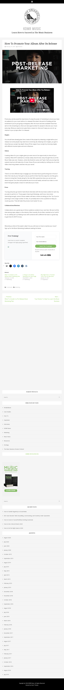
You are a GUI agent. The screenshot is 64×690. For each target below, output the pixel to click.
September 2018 (8, 604)
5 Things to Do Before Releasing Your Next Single (29, 275)
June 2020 (6, 546)
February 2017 (8, 653)
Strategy (6, 445)
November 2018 (8, 595)
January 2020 (7, 550)
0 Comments (9, 287)
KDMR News (7, 428)
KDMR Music (32, 28)
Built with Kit (46, 255)
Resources (7, 441)
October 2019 (8, 554)
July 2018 (6, 612)
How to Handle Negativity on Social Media (15, 511)
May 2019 (6, 571)
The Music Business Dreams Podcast (14, 449)
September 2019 (8, 558)
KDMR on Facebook (32, 454)
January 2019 (7, 587)
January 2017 (7, 658)
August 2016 (7, 670)
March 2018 (7, 620)
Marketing (17, 287)
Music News (7, 436)
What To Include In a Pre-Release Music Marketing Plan (12, 275)
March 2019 (7, 579)
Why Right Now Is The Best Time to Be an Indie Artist (48, 275)
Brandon (20, 46)
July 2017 (6, 645)
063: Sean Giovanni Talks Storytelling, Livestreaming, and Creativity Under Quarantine (27, 515)
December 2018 (8, 591)
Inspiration (7, 420)
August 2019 (7, 562)
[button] (18, 247)
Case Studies (7, 412)
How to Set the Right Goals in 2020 (13, 528)
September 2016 (8, 666)
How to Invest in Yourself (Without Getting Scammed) (18, 520)
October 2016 (8, 662)
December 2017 (8, 633)
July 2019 (6, 566)
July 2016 (6, 674)
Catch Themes (34, 685)
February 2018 (8, 624)
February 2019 (8, 583)
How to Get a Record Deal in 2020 (13, 524)
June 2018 (6, 616)
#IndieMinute (7, 407)
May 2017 (6, 649)
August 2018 (7, 608)
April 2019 (6, 575)
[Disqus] (32, 326)
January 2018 (7, 629)
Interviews (7, 424)
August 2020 (7, 537)
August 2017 (7, 641)
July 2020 (6, 542)
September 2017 (8, 637)
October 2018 (8, 600)
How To (6, 416)
